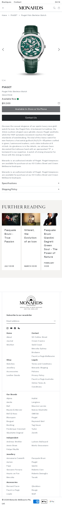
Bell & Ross (12, 413)
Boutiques (6, 2)
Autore (10, 462)
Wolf (34, 494)
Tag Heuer (36, 425)
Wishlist (10, 344)
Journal (10, 341)
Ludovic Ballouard (40, 441)
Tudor (34, 429)
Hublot (34, 398)
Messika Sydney (39, 348)
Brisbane (36, 352)
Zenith (35, 433)
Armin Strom (12, 445)
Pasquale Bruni (38, 458)
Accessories (12, 371)
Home (4, 15)
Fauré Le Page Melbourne (43, 356)
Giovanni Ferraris (14, 469)
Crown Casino (38, 341)
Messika (10, 477)
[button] (31, 118)
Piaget (34, 417)
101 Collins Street (39, 337)
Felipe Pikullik (13, 449)
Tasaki (35, 477)
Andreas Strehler (14, 441)
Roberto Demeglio (40, 473)
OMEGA (35, 413)
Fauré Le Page (13, 490)
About (9, 337)
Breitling (10, 425)
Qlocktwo (36, 486)
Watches (11, 364)
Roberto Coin (38, 469)
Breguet (10, 421)
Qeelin (35, 466)
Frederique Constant (16, 429)
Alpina (9, 398)
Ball (8, 406)
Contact (17, 2)
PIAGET (14, 15)
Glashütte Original (15, 433)
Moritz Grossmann (40, 445)
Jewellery (11, 367)
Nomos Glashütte (40, 410)
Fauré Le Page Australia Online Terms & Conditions (43, 383)
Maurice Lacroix (39, 406)
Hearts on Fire (13, 473)
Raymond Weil (38, 421)
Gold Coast (37, 344)
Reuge (35, 490)
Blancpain (11, 417)
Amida (9, 402)
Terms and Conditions (42, 364)
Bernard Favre (13, 486)
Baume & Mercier (14, 410)
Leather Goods (13, 375)
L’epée (9, 494)
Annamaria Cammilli (15, 458)
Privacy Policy (38, 375)
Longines (36, 402)
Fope (9, 466)
